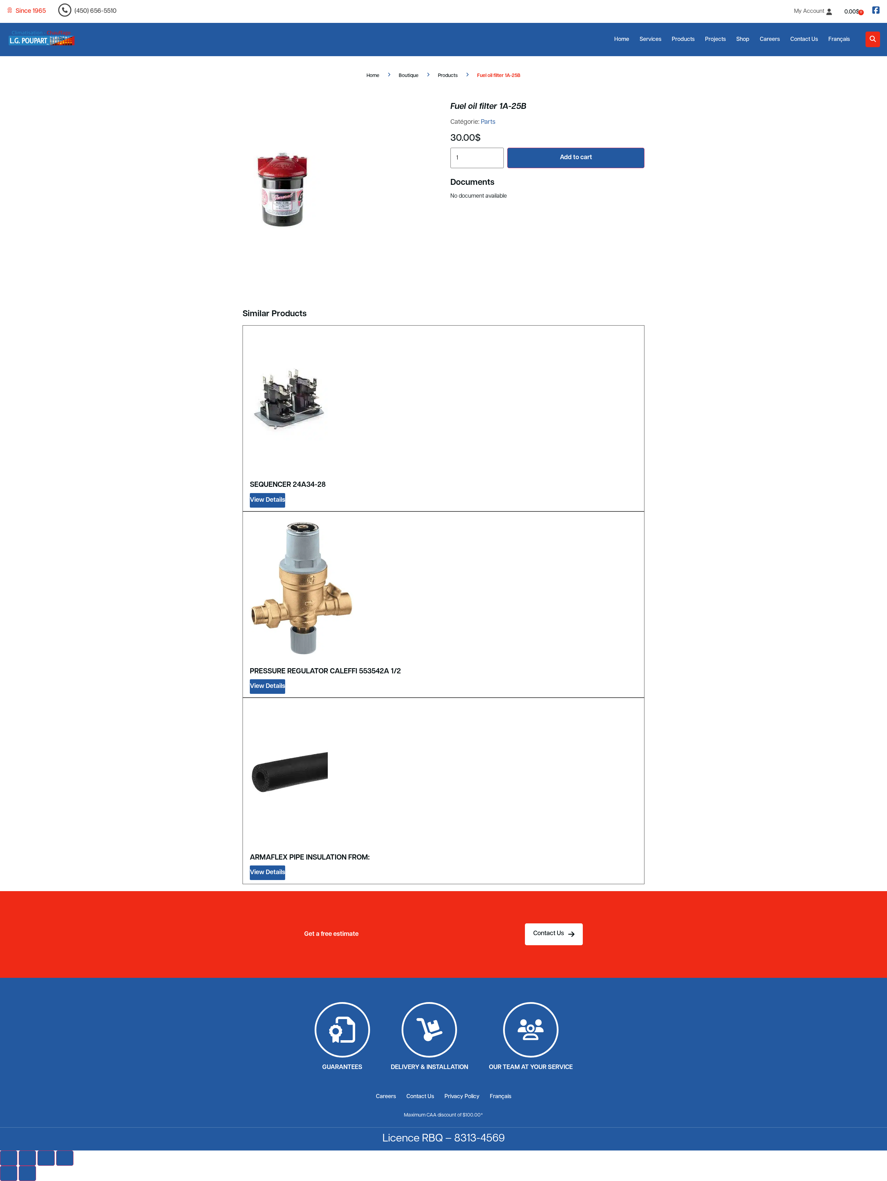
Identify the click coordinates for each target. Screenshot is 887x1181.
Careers (770, 39)
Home (621, 39)
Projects (715, 39)
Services (650, 39)
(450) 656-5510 (95, 11)
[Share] (46, 1158)
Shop (742, 39)
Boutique (409, 75)
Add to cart (576, 158)
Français (839, 39)
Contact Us (804, 39)
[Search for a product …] (873, 39)
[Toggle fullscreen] (27, 1158)
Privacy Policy (462, 1097)
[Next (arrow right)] (27, 1173)
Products (683, 39)
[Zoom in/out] (8, 1158)
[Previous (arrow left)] (8, 1173)
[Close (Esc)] (64, 1158)
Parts (488, 122)
